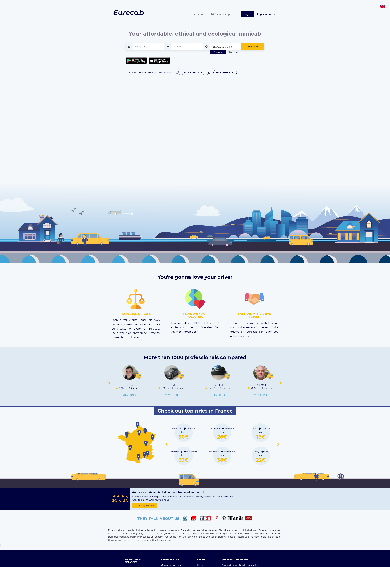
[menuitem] (198, 11)
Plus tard (218, 52)
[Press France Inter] (195, 518)
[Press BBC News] (249, 518)
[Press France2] (218, 518)
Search (253, 46)
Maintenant (233, 52)
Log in (247, 14)
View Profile (129, 394)
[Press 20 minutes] (186, 518)
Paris (200, 565)
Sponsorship (222, 14)
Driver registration (145, 505)
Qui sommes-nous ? (172, 565)
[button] (109, 382)
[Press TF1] (207, 518)
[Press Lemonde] (232, 518)
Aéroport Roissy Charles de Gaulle (240, 565)
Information (197, 14)
